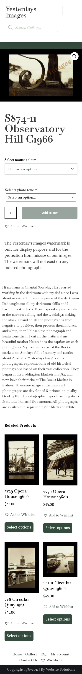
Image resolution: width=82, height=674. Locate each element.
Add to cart (50, 212)
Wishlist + (54, 660)
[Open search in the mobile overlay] (32, 27)
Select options (19, 527)
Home (17, 654)
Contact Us (28, 660)
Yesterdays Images (21, 12)
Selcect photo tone (20, 190)
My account (60, 654)
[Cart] (69, 10)
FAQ (44, 654)
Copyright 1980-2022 (22, 669)
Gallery (31, 654)
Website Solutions (60, 669)
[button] (72, 25)
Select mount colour (20, 160)
